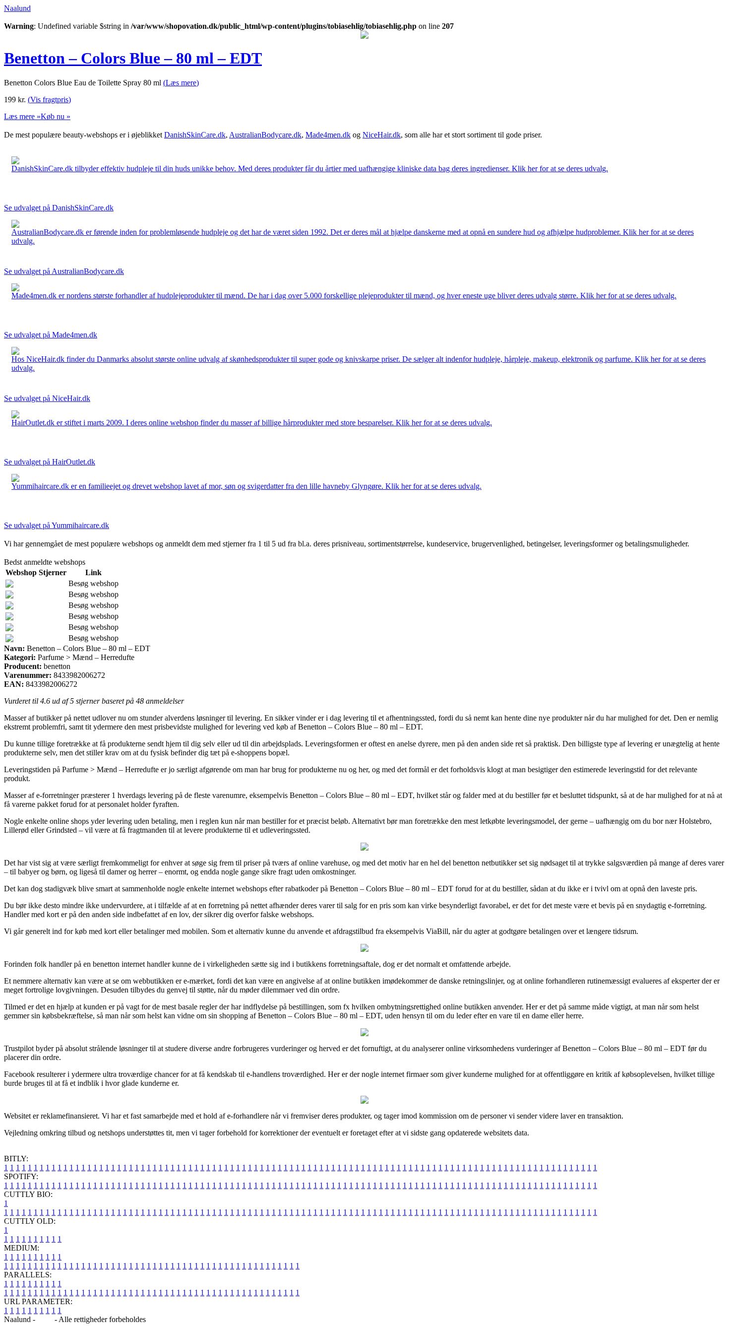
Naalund (17, 8)
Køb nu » (55, 116)
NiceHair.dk (382, 135)
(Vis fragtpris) (49, 99)
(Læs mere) (181, 82)
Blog (45, 1319)
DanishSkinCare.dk (195, 135)
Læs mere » (22, 116)
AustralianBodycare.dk (265, 135)
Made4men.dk (328, 135)
